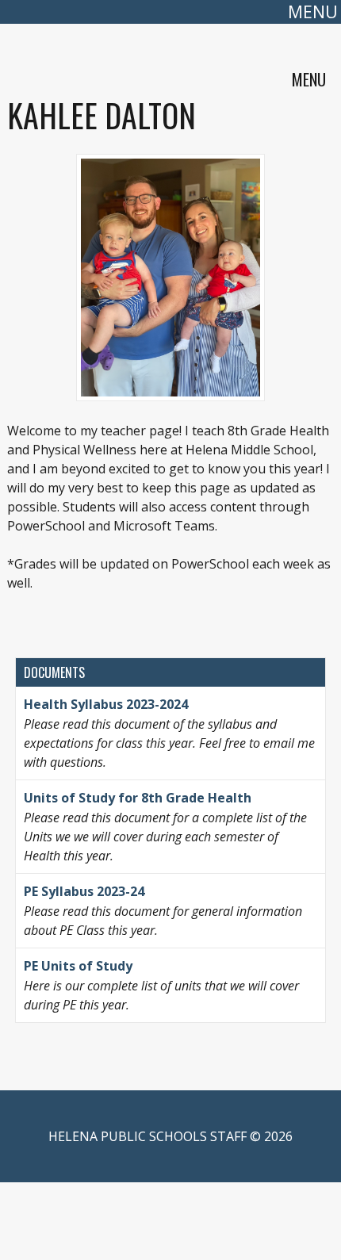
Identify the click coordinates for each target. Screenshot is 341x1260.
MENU (313, 11)
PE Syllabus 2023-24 (84, 891)
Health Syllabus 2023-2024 (106, 704)
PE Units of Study (80, 966)
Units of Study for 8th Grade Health (137, 797)
